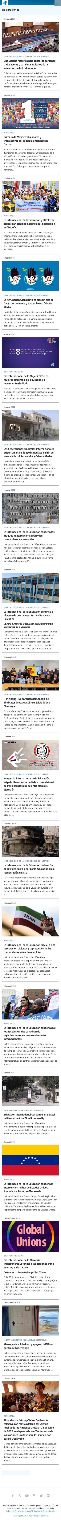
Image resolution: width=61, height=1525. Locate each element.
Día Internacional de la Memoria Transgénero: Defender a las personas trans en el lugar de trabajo (30, 1256)
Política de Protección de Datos (35, 1515)
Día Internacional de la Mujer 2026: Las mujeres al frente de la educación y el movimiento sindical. (30, 366)
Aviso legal (17, 1515)
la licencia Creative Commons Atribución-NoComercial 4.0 (30, 1511)
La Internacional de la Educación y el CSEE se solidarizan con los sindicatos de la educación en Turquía (30, 213)
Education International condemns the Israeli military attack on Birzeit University (30, 1103)
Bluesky (41, 1495)
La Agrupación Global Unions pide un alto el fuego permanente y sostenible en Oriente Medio (30, 292)
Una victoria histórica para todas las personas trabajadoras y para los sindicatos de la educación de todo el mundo (30, 53)
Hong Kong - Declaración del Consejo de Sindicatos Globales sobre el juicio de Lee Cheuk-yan (30, 692)
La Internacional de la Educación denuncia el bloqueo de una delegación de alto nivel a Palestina (30, 609)
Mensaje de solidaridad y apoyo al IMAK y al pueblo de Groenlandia (30, 1336)
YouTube (27, 1495)
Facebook (13, 1495)
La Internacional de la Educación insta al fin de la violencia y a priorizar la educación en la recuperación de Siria (30, 859)
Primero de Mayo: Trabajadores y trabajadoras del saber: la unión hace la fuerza (30, 132)
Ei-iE (4, 3)
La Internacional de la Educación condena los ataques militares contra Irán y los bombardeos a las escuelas (30, 525)
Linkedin (48, 1495)
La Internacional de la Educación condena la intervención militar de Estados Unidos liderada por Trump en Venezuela (30, 1176)
